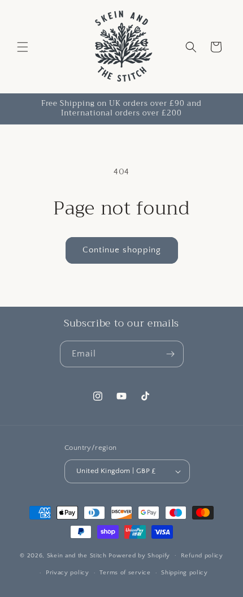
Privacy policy (67, 572)
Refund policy (202, 555)
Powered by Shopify (139, 555)
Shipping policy (184, 572)
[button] (22, 47)
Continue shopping (122, 250)
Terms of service (124, 572)
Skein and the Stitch (78, 555)
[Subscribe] (170, 354)
